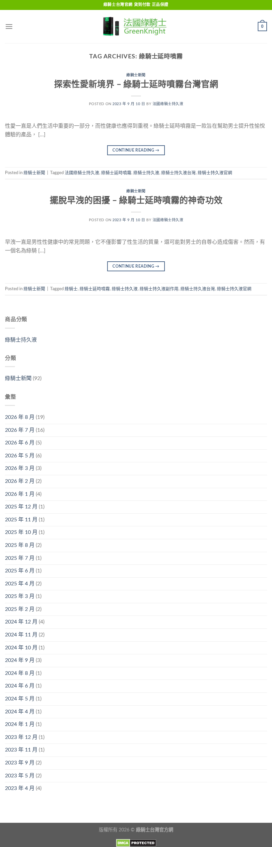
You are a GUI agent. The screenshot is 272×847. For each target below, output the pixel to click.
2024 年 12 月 (21, 621)
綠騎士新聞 (136, 75)
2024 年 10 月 (21, 647)
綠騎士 (71, 289)
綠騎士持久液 (146, 173)
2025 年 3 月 (19, 596)
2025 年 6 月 (19, 570)
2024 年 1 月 (19, 724)
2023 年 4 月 (19, 788)
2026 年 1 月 (19, 494)
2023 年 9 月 (19, 762)
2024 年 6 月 (19, 685)
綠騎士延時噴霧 (116, 173)
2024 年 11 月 (21, 634)
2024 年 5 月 (19, 698)
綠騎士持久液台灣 (178, 173)
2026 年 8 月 (19, 417)
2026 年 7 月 (19, 430)
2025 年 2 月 (19, 609)
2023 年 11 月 (21, 749)
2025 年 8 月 (19, 545)
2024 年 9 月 (19, 660)
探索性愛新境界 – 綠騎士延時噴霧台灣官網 (136, 84)
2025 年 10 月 (21, 532)
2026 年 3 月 (19, 468)
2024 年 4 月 (19, 711)
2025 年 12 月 (21, 506)
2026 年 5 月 (19, 455)
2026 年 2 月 (19, 481)
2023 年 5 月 (19, 775)
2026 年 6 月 (19, 442)
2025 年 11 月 (21, 519)
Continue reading (136, 150)
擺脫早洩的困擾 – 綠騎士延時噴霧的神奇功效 (136, 200)
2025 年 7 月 (19, 558)
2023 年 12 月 (21, 737)
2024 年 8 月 (19, 673)
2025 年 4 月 (19, 583)
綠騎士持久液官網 (215, 173)
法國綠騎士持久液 (168, 104)
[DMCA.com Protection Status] (136, 842)
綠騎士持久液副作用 (159, 289)
